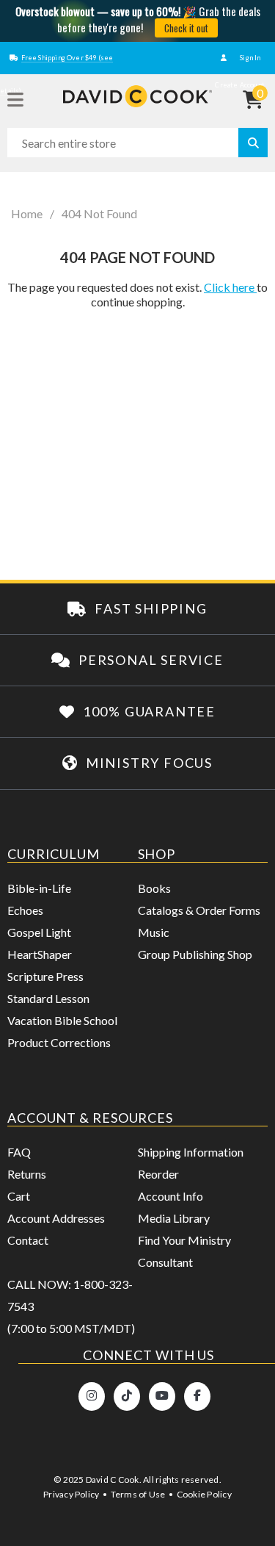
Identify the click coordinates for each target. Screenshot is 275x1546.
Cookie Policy (204, 1494)
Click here (230, 287)
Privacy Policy (71, 1494)
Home (27, 213)
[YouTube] (162, 1396)
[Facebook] (197, 1396)
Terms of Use (138, 1494)
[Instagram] (91, 1396)
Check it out (186, 28)
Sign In (249, 58)
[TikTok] (127, 1396)
